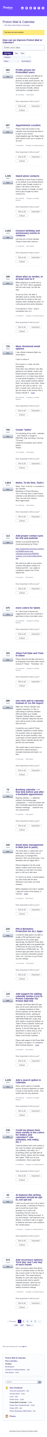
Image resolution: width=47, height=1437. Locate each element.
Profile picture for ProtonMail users (25, 71)
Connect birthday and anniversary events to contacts (28, 233)
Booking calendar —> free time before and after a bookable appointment (30, 792)
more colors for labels (28, 608)
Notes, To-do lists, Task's (30, 482)
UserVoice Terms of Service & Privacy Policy (23, 1431)
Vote (7, 76)
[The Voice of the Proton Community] (23, 8)
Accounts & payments (17, 1391)
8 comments (20, 577)
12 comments (20, 452)
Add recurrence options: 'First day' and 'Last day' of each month (29, 1262)
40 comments (20, 95)
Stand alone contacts (27, 176)
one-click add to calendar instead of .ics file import (30, 701)
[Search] (40, 1381)
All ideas (8, 1364)
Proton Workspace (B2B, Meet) (21, 1411)
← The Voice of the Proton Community (16, 25)
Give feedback (16, 1388)
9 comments (20, 316)
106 (16, 1325)
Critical (23, 110)
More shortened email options (28, 347)
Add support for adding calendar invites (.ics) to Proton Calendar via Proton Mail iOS (29, 997)
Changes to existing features (35, 145)
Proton (13, 1416)
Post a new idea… (11, 1361)
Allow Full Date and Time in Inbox (29, 654)
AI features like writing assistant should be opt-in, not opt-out (29, 1197)
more (33, 393)
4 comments (20, 145)
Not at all (23, 106)
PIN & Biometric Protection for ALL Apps (29, 930)
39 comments (20, 1098)
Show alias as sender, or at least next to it (29, 277)
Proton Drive (14, 1399)
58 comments (20, 198)
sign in (24, 1346)
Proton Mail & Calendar (18, 1402)
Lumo (12, 1397)
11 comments (20, 963)
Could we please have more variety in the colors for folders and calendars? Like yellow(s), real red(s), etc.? (30, 1136)
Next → (30, 1325)
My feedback (26, 61)
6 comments (20, 759)
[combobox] (22, 1382)
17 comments (20, 246)
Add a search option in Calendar (28, 1081)
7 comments (20, 1292)
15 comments (20, 668)
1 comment (19, 1229)
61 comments (20, 505)
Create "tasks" (24, 429)
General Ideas (15, 1394)
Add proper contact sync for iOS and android (29, 536)
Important (37, 106)
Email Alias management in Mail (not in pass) (29, 846)
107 (22, 1325)
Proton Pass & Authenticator (20, 1405)
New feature (30, 95)
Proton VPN (14, 1408)
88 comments (20, 397)
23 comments (20, 621)
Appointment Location (28, 125)
